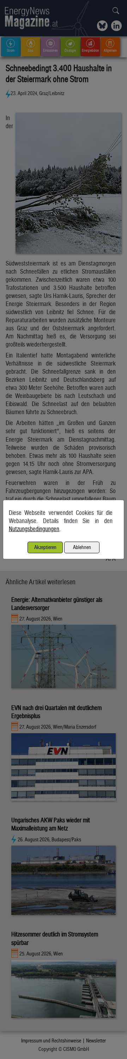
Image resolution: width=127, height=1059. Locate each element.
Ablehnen (82, 547)
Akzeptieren (45, 547)
